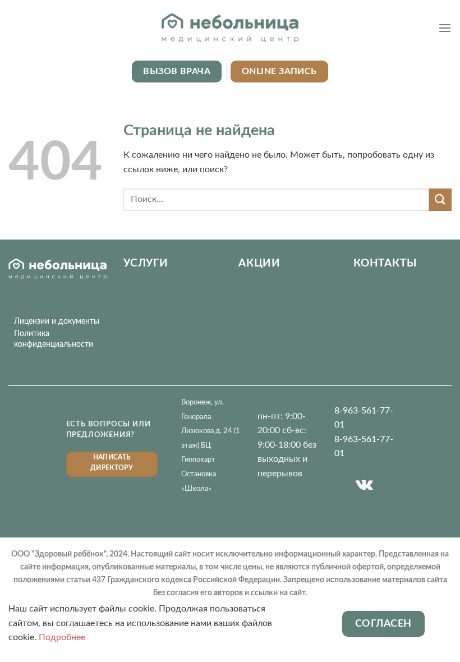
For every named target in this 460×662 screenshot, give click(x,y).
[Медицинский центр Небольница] (230, 28)
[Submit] (440, 199)
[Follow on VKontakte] (364, 485)
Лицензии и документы (56, 321)
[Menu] (445, 28)
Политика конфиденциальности (53, 338)
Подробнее (62, 637)
